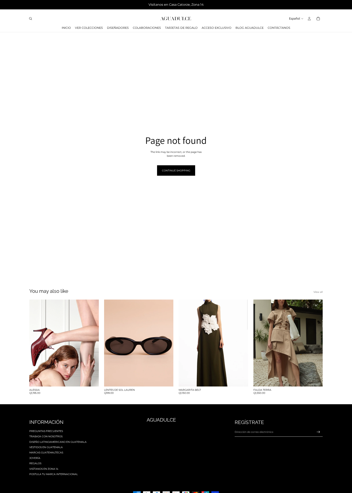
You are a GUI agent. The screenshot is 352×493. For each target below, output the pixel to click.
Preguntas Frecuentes (46, 431)
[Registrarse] (318, 432)
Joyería (34, 458)
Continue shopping (176, 170)
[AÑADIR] (167, 380)
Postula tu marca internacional (53, 474)
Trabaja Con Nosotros (46, 436)
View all (318, 291)
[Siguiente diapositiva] (93, 343)
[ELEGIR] (92, 380)
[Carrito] (318, 18)
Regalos (35, 463)
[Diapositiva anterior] (35, 343)
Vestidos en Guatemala (46, 447)
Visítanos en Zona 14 (43, 468)
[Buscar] (30, 18)
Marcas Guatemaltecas (46, 452)
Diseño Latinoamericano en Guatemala (58, 441)
